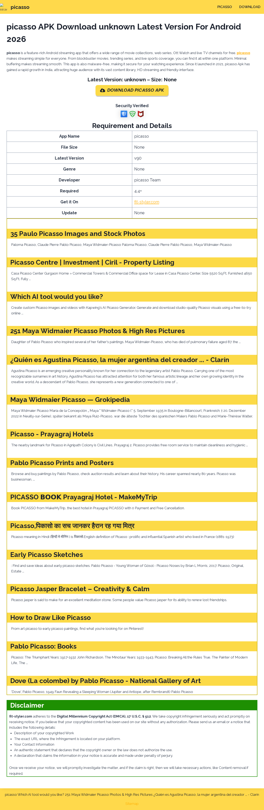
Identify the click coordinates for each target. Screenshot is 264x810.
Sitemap (132, 804)
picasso (224, 7)
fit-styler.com (146, 201)
